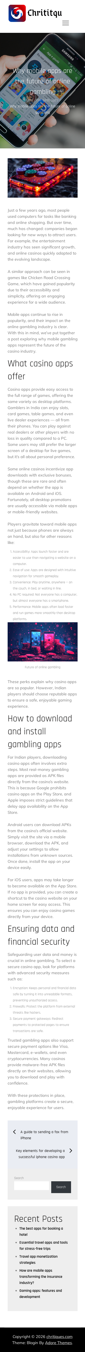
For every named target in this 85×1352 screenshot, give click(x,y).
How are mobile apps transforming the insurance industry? (40, 1276)
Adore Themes (58, 1342)
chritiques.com (59, 1336)
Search (19, 1178)
